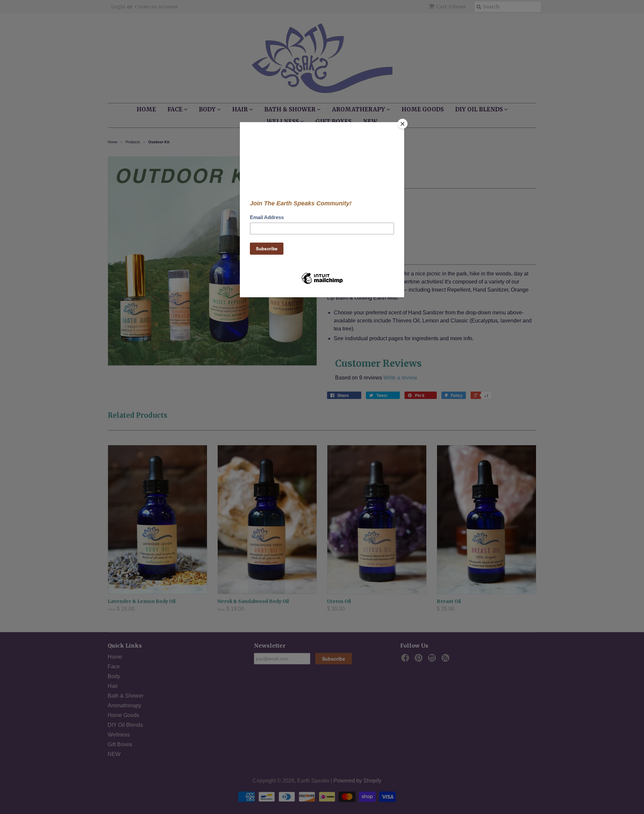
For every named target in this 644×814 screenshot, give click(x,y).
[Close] (402, 124)
